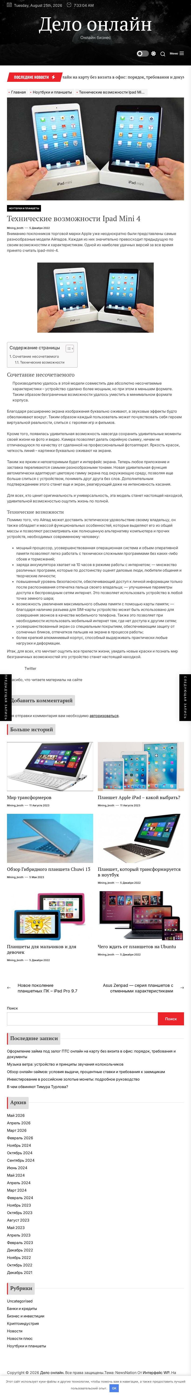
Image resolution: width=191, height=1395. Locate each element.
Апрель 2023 (19, 1235)
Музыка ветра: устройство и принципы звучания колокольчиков (65, 1064)
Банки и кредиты (22, 1308)
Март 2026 (17, 1130)
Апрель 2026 (19, 1123)
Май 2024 (16, 1175)
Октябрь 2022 (19, 1265)
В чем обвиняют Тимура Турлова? (37, 1086)
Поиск (12, 1008)
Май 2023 (16, 1227)
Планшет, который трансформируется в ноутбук (139, 872)
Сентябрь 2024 (20, 1160)
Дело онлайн (95, 23)
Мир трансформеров (29, 797)
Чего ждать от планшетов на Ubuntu (137, 946)
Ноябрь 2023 (19, 1205)
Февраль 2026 (20, 1137)
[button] (67, 349)
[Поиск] (162, 53)
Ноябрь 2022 (19, 1257)
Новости (14, 1331)
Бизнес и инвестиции (25, 1316)
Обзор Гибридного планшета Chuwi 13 (48, 869)
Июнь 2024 (17, 1167)
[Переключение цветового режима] (146, 53)
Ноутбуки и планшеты (24, 208)
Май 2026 (16, 1115)
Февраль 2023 (20, 1242)
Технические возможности (42, 362)
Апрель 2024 (19, 1182)
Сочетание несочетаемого (36, 356)
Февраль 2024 (20, 1197)
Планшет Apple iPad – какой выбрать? (139, 797)
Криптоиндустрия (23, 1323)
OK (114, 1388)
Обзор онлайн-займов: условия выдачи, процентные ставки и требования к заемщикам (86, 1071)
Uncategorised (20, 1301)
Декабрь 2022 (20, 1250)
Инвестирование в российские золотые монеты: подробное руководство (73, 1079)
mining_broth (15, 228)
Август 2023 (18, 1220)
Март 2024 (17, 1190)
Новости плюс (20, 1338)
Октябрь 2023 (19, 1212)
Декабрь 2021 (19, 1272)
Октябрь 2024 (19, 1152)
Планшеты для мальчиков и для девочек (41, 949)
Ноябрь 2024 (19, 1145)
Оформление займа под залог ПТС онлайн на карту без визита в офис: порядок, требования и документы (91, 1054)
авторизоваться (104, 715)
